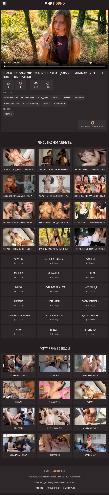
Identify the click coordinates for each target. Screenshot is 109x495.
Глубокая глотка (11, 104)
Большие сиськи (54, 260)
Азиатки (18, 260)
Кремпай (54, 303)
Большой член (27, 97)
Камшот (67, 97)
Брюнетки (90, 331)
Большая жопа (54, 317)
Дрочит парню (90, 317)
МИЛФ (19, 289)
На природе (59, 104)
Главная (38, 488)
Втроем (90, 275)
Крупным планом (54, 289)
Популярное (53, 488)
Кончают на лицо (31, 104)
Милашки (79, 97)
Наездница (90, 289)
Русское (90, 260)
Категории (69, 488)
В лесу (47, 104)
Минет (56, 97)
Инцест (54, 331)
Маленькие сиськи (19, 317)
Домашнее (54, 275)
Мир (54, 3)
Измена (18, 303)
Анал (19, 331)
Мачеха (18, 275)
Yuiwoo (8, 114)
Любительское (11, 97)
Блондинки (43, 97)
